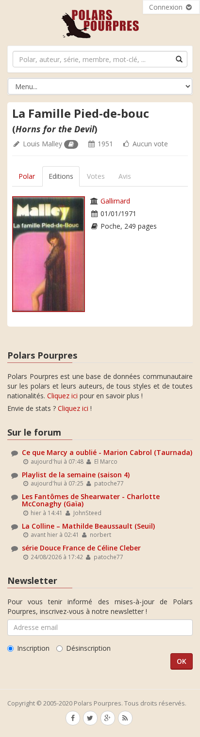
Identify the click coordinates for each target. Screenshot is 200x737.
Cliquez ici (62, 395)
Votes (96, 176)
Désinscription (88, 648)
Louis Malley (42, 143)
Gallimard (115, 200)
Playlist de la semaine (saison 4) (76, 474)
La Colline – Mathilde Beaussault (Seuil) (88, 526)
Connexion (166, 7)
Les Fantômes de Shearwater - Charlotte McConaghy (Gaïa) (91, 500)
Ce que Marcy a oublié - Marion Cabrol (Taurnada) (107, 452)
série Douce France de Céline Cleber (81, 547)
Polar (26, 176)
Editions (61, 176)
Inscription (33, 648)
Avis (124, 176)
